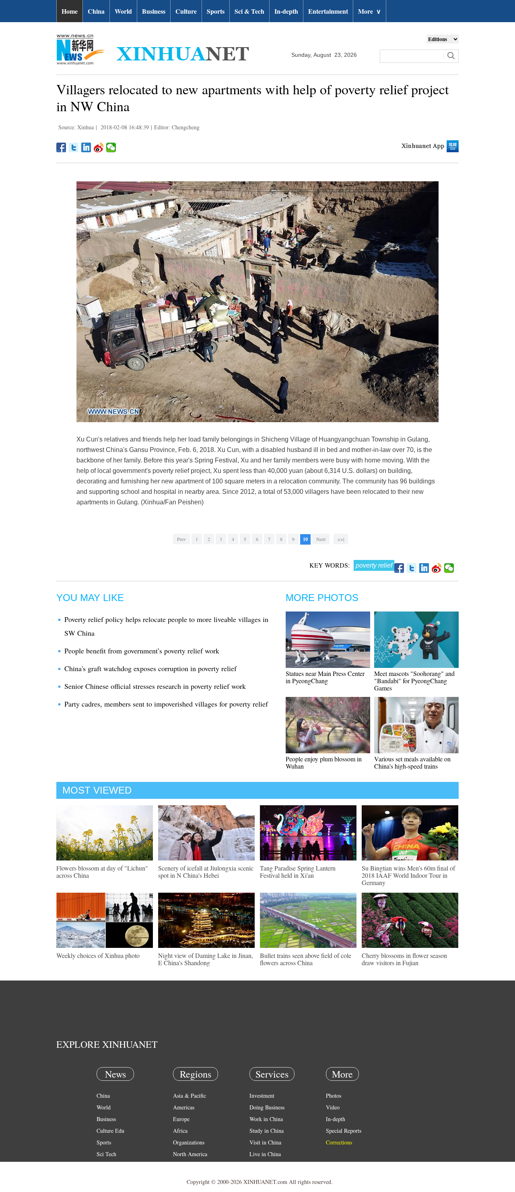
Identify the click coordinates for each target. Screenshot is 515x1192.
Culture (186, 11)
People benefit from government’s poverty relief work (141, 650)
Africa (180, 1130)
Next (320, 539)
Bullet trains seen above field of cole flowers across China (305, 959)
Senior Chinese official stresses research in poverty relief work (155, 686)
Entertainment (328, 11)
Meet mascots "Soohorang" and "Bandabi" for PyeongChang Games (414, 680)
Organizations (188, 1142)
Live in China (265, 1154)
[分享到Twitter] (74, 147)
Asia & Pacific (189, 1095)
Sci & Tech (249, 11)
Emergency (262, 1165)
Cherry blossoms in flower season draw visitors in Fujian (404, 959)
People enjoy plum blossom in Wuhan (324, 762)
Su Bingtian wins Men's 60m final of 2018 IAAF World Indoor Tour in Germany (408, 875)
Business (153, 11)
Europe (181, 1119)
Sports (216, 11)
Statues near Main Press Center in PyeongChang (325, 677)
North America (190, 1154)
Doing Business (266, 1107)
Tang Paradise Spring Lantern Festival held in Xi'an (298, 871)
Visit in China (265, 1142)
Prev (181, 539)
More (369, 11)
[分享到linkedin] (86, 147)
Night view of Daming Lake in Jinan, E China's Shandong (205, 959)
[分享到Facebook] (61, 147)
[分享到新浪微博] (99, 147)
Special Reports (343, 1130)
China (96, 11)
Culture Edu (110, 1130)
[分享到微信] (111, 147)
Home (70, 11)
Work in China (266, 1119)
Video (333, 1107)
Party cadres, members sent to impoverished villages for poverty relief (166, 704)
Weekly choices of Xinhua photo (98, 955)
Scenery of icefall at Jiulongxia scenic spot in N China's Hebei (205, 871)
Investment (261, 1095)
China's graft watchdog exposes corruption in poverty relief (150, 668)
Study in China (266, 1130)
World (123, 11)
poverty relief (374, 565)
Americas (183, 1107)
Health (104, 1165)
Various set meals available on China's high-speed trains (412, 762)
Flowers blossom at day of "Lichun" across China (102, 871)
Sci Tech (106, 1154)
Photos (333, 1095)
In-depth (286, 11)
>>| (341, 539)
